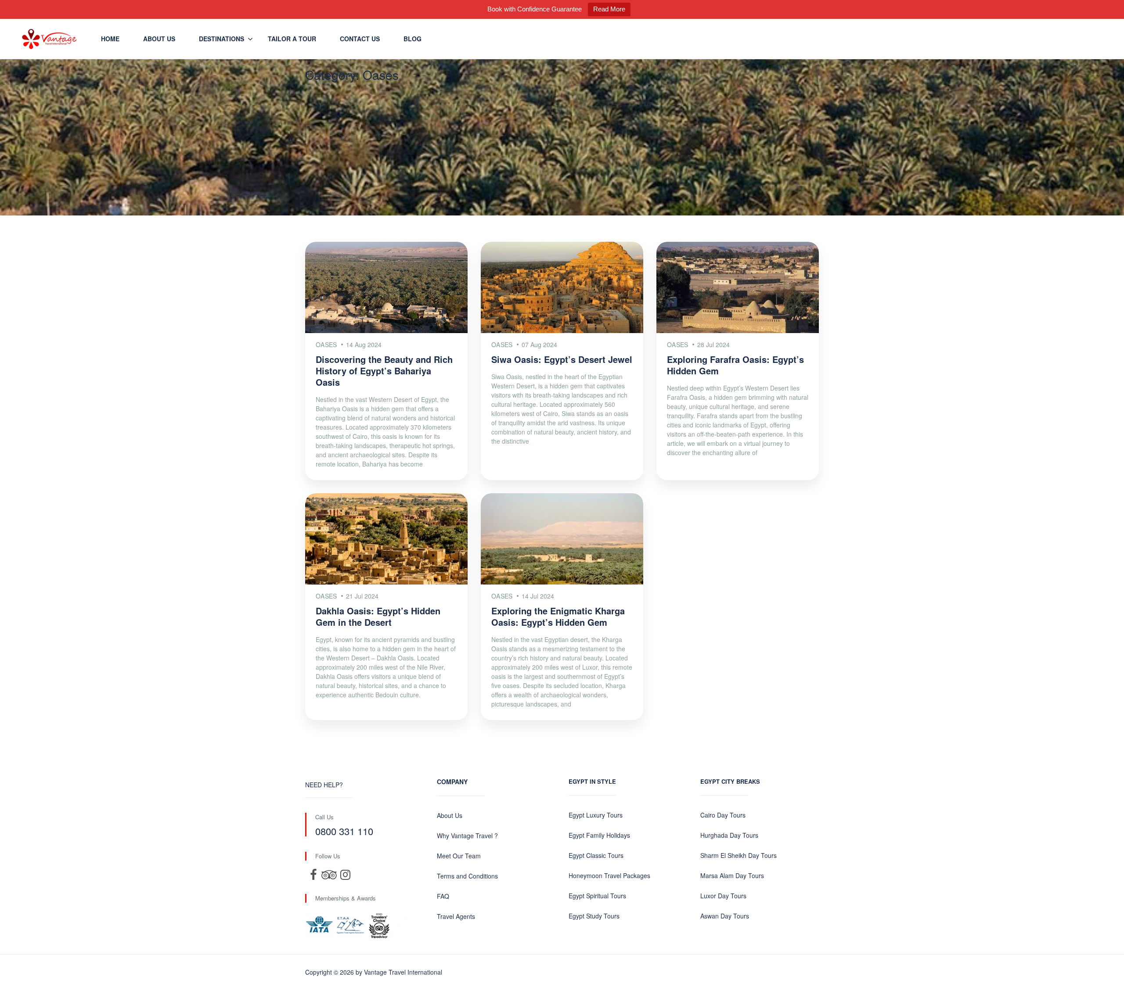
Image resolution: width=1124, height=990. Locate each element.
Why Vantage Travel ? (467, 835)
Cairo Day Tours (723, 815)
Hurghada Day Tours (729, 835)
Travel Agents (456, 916)
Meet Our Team (459, 855)
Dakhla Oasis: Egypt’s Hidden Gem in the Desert (378, 616)
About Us (159, 38)
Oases (348, 74)
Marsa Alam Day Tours (732, 875)
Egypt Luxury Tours (596, 815)
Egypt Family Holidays (599, 835)
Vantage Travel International (403, 972)
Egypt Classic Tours (596, 855)
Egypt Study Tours (594, 915)
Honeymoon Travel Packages (609, 875)
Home (110, 38)
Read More (609, 9)
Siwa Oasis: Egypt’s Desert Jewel (561, 359)
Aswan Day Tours (724, 915)
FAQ (443, 896)
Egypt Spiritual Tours (597, 895)
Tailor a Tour (292, 38)
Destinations (221, 38)
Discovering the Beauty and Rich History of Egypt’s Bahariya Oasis (384, 370)
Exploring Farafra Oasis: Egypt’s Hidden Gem (735, 365)
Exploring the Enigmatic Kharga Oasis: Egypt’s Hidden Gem (558, 616)
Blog (412, 38)
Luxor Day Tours (723, 895)
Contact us (360, 38)
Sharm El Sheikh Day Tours (738, 855)
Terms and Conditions (467, 876)
